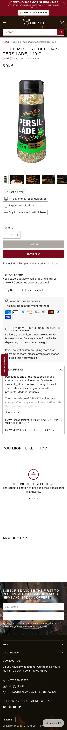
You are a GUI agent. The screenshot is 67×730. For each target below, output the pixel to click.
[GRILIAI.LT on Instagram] (9, 707)
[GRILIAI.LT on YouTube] (15, 707)
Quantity (8, 227)
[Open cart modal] (61, 22)
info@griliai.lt (16, 686)
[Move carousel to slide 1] (29, 498)
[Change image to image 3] (33, 179)
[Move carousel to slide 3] (34, 498)
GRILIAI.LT (29, 725)
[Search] (60, 32)
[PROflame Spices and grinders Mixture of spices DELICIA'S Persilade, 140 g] (33, 122)
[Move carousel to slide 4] (37, 498)
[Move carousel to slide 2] (32, 498)
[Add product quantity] (17, 234)
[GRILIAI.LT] (33, 22)
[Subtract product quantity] (6, 234)
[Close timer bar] (63, 2)
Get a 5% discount (5, 365)
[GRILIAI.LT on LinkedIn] (20, 707)
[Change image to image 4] (48, 179)
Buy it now (33, 253)
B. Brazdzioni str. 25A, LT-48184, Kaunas (32, 692)
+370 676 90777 (18, 680)
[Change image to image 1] (5, 179)
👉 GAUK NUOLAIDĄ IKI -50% (33, 12)
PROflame (12, 58)
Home (6, 41)
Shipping (24, 263)
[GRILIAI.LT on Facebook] (4, 707)
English (8, 719)
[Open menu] (4, 22)
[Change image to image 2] (17, 179)
